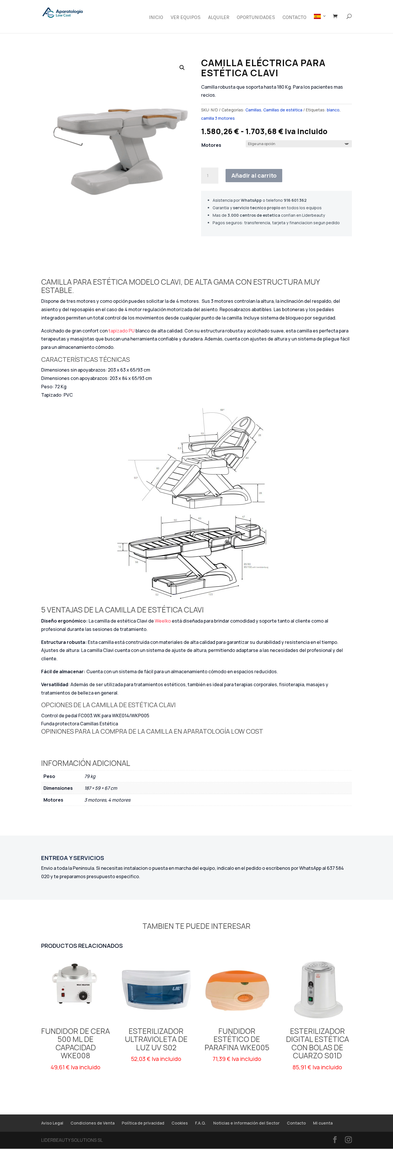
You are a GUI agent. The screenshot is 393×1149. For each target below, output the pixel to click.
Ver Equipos (186, 17)
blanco (333, 110)
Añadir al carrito (253, 175)
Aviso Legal (52, 1123)
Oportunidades (256, 17)
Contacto (294, 17)
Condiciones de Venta (92, 1123)
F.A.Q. (200, 1123)
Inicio (156, 17)
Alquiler (218, 17)
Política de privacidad (143, 1123)
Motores (211, 145)
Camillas (253, 110)
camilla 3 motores (218, 118)
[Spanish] (320, 23)
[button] (182, 67)
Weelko (163, 621)
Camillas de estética (282, 110)
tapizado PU (121, 331)
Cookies (179, 1123)
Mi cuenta (323, 1123)
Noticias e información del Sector (246, 1123)
